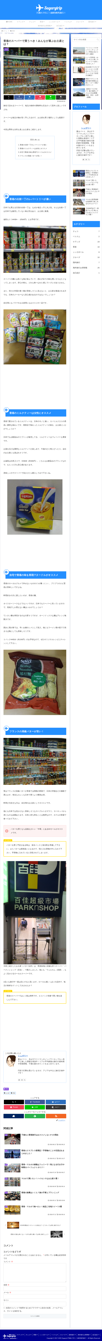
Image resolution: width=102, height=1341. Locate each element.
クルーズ (86, 257)
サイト (6, 1300)
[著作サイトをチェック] (19, 1080)
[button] (61, 97)
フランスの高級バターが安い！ (31, 156)
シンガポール (86, 252)
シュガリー (23, 1056)
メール (7, 1293)
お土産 (7, 1093)
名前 (6, 1285)
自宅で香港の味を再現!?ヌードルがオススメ (35, 152)
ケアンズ (86, 242)
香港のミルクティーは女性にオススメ (33, 148)
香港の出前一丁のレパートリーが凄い (33, 145)
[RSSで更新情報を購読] (25, 1080)
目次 (32, 140)
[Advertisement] (34, 177)
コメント (8, 1262)
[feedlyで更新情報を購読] (22, 1080)
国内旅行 (86, 262)
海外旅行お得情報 (86, 268)
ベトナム (86, 236)
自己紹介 (86, 273)
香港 (7, 1089)
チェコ (86, 231)
